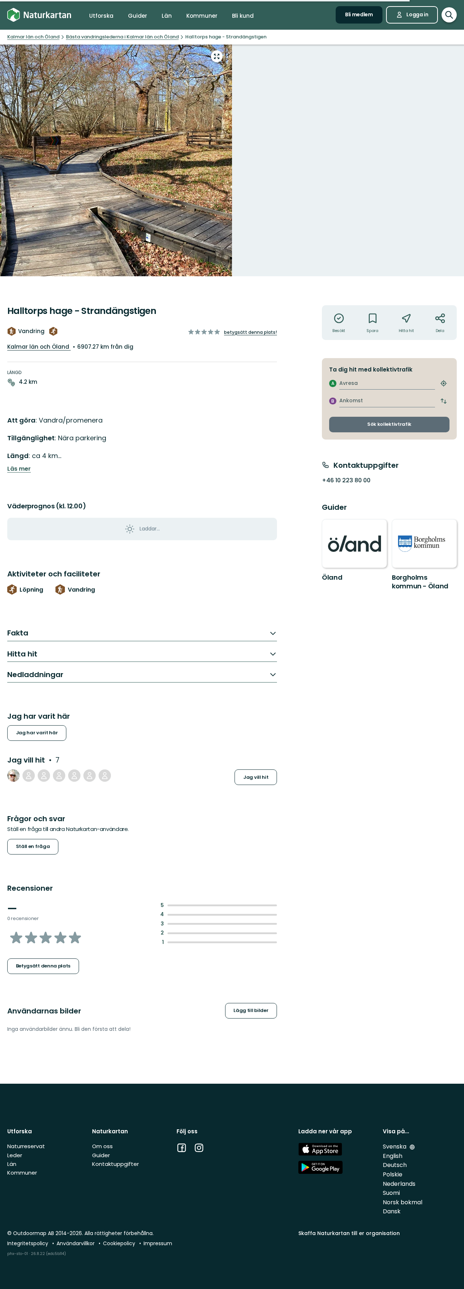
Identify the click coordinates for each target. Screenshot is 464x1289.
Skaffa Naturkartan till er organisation (349, 1233)
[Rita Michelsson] (44, 775)
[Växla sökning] (449, 14)
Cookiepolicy (120, 1243)
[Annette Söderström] (59, 775)
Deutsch (395, 1165)
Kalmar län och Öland (39, 346)
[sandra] (74, 775)
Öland (332, 577)
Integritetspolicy (28, 1243)
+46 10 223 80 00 (346, 480)
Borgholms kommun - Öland (420, 582)
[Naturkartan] (39, 15)
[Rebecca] (89, 775)
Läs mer (19, 469)
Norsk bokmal (402, 1202)
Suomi (391, 1193)
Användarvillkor (76, 1243)
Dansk (392, 1211)
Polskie (392, 1174)
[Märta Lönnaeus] (13, 775)
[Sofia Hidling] (105, 775)
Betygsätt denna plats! (250, 332)
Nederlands (399, 1184)
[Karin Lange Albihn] (28, 775)
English (392, 1156)
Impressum (158, 1243)
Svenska (395, 1146)
